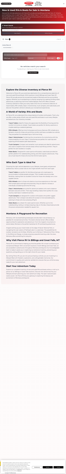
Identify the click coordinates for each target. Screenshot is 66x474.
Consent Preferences (10, 472)
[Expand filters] (63, 39)
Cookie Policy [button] (19, 469)
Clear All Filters (33, 72)
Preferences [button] (19, 470)
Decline (47, 467)
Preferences (37, 467)
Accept (58, 467)
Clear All (59, 39)
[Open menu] (64, 4)
